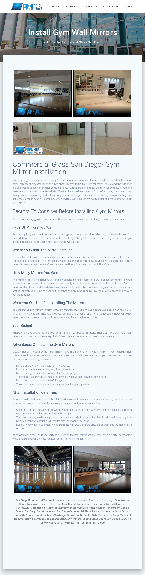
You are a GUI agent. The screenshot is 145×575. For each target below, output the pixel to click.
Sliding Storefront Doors (61, 504)
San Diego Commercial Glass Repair (78, 511)
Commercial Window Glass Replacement (38, 519)
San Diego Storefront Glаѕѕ (40, 511)
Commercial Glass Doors (114, 511)
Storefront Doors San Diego (50, 515)
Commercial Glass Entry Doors (94, 504)
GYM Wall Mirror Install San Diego (85, 522)
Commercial (73, 6)
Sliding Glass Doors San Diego (101, 519)
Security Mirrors (72, 519)
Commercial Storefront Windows (50, 507)
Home (55, 6)
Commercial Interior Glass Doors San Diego (89, 500)
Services (91, 6)
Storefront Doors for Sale (82, 515)
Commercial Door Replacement (88, 507)
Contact (129, 6)
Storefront (110, 6)
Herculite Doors (23, 515)
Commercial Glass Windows (114, 515)
